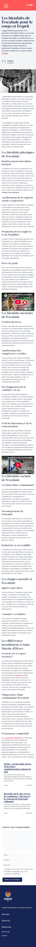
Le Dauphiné (17, 675)
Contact (4, 936)
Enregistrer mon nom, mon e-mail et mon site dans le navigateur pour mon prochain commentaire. (18, 871)
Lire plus (5, 53)
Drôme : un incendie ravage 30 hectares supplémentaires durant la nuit (17, 767)
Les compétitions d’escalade (12, 738)
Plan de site (6, 932)
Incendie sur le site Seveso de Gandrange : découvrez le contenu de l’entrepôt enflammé (17, 797)
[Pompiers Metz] (6, 5)
